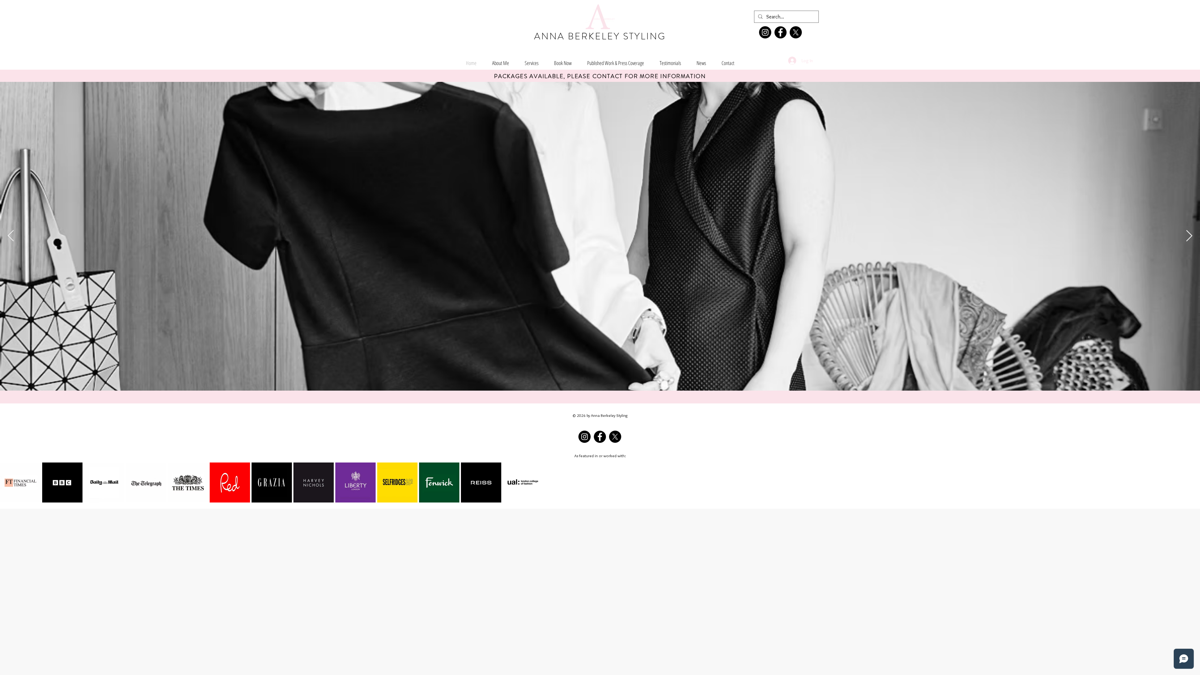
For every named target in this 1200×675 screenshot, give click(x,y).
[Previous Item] (10, 236)
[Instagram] (765, 32)
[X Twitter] (796, 32)
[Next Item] (1189, 236)
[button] (615, 63)
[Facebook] (780, 32)
